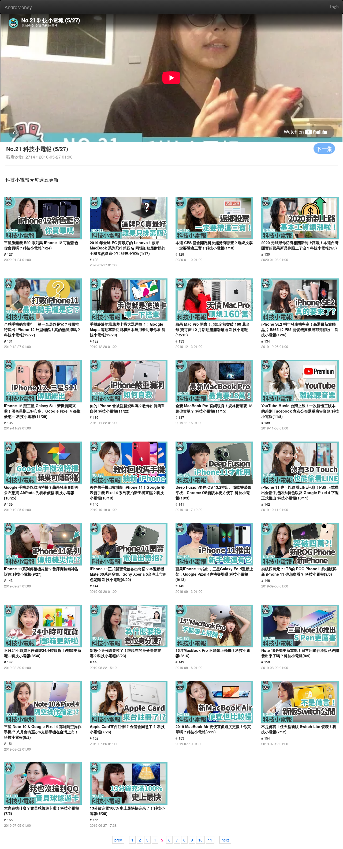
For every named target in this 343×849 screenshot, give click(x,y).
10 (200, 840)
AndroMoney (18, 6)
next (225, 840)
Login (334, 7)
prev (118, 840)
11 (210, 840)
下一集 (324, 148)
